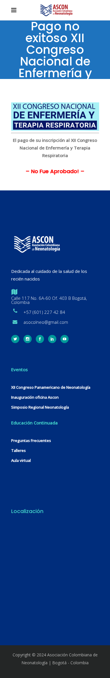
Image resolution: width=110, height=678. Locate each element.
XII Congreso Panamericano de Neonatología (50, 387)
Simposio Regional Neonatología (40, 407)
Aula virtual (21, 460)
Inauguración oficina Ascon (35, 397)
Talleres (18, 450)
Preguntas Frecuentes (31, 440)
